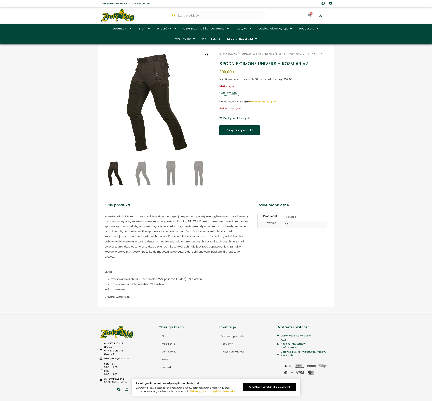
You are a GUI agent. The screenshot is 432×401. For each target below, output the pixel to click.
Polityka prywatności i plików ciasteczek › (212, 391)
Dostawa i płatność (232, 336)
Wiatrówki (164, 28)
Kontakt (166, 367)
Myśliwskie (183, 39)
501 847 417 (126, 3)
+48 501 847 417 (113, 343)
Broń (142, 28)
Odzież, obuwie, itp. (273, 28)
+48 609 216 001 (113, 350)
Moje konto (168, 344)
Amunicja (120, 28)
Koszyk (166, 359)
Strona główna (228, 54)
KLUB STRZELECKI (240, 39)
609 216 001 (143, 3)
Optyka (241, 28)
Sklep (165, 336)
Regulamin (227, 344)
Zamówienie (169, 351)
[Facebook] (323, 3)
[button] (207, 55)
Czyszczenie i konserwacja (204, 28)
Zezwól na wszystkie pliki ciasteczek (269, 387)
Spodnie (269, 54)
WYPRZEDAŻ (211, 39)
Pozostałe (307, 28)
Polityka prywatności (233, 351)
